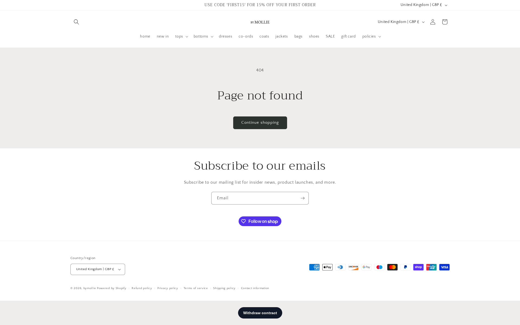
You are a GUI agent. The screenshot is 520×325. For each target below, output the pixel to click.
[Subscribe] (302, 198)
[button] (76, 22)
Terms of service (196, 288)
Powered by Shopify (111, 288)
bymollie (89, 288)
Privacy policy (167, 288)
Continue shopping (260, 122)
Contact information (255, 288)
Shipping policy (224, 288)
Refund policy (142, 288)
